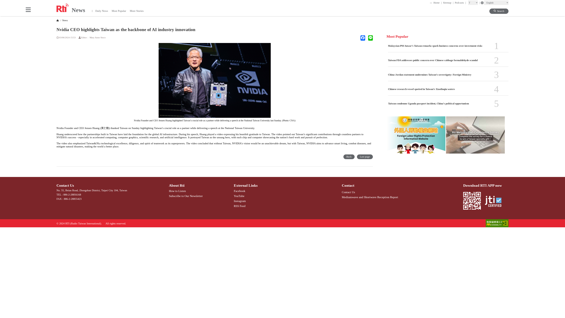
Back (349, 156)
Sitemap (448, 2)
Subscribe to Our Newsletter (186, 196)
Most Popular (119, 10)
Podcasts (460, 2)
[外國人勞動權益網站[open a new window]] (416, 137)
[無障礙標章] (497, 223)
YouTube (239, 196)
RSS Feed (239, 206)
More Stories (137, 10)
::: (431, 2)
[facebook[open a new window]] (362, 38)
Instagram (240, 201)
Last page (365, 156)
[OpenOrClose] (28, 10)
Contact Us (65, 185)
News (65, 20)
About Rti (177, 185)
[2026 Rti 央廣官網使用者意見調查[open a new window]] (475, 137)
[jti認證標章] (495, 202)
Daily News (101, 10)
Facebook (239, 191)
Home (437, 2)
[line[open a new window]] (370, 38)
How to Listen (177, 191)
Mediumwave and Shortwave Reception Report (370, 197)
